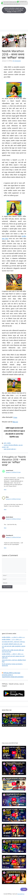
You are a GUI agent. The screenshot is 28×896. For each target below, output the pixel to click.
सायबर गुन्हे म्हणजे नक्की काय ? (10, 449)
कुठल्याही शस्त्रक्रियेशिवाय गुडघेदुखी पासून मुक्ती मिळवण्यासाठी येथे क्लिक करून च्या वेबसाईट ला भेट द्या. (14, 10)
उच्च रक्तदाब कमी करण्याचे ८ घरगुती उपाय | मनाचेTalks (13, 641)
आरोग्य (5, 443)
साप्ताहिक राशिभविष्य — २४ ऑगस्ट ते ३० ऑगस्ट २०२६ (13, 637)
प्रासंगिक (9, 443)
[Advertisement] (14, 22)
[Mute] (22, 725)
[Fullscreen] (24, 725)
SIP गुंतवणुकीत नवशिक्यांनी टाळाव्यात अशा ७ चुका (12, 644)
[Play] (3, 725)
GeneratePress (20, 894)
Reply (5, 489)
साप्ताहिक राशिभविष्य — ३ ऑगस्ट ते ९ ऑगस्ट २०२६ (12, 654)
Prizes (15, 417)
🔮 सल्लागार (24, 889)
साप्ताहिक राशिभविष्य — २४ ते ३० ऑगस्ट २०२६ (12, 639)
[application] (14, 720)
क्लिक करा (15, 422)
